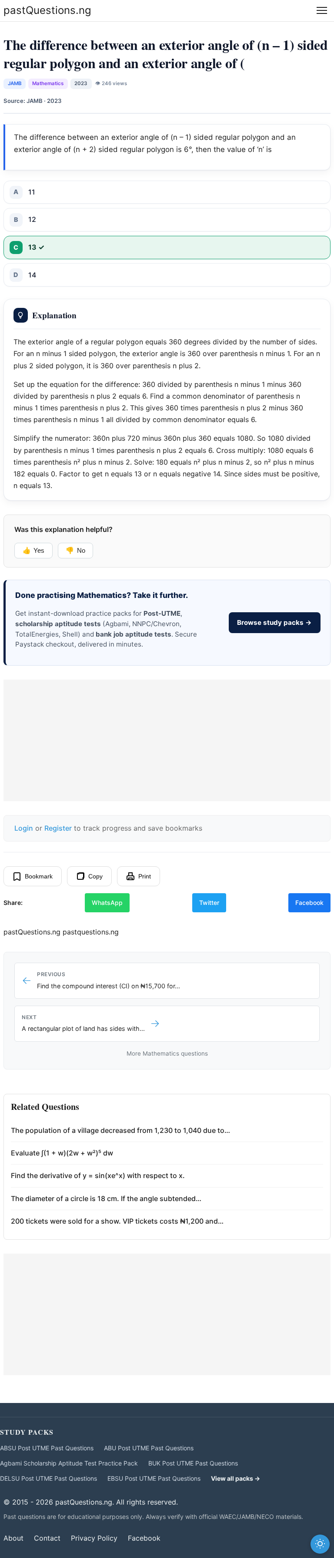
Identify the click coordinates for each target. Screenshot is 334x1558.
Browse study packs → (274, 622)
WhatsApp (107, 902)
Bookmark (39, 876)
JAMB (15, 83)
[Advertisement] (167, 740)
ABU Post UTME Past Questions (149, 1448)
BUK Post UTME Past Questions (193, 1463)
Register (58, 828)
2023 (80, 83)
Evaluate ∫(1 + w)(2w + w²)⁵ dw (62, 1153)
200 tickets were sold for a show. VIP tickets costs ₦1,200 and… (117, 1221)
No (75, 551)
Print (144, 876)
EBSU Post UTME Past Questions (153, 1478)
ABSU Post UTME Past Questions (47, 1448)
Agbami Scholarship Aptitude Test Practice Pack (69, 1463)
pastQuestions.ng (47, 10)
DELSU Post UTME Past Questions (48, 1478)
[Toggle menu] (322, 10)
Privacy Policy (94, 1538)
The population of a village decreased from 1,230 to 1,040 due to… (120, 1130)
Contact (47, 1538)
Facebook (309, 902)
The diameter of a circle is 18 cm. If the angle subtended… (106, 1198)
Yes (33, 551)
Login (23, 828)
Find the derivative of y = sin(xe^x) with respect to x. (98, 1175)
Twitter (209, 902)
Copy (95, 876)
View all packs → (235, 1478)
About (13, 1538)
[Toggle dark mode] (320, 1544)
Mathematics (47, 83)
